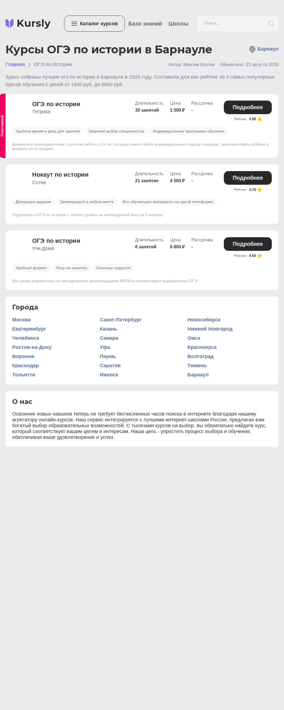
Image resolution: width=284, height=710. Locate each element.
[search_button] (271, 24)
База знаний (145, 24)
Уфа (105, 347)
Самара (109, 338)
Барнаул (198, 375)
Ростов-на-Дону (32, 347)
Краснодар (25, 365)
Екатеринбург (29, 329)
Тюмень (197, 365)
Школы (179, 24)
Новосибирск (203, 319)
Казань (108, 329)
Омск (193, 338)
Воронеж (23, 356)
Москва (21, 319)
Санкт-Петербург (121, 319)
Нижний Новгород (209, 329)
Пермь (108, 356)
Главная (15, 64)
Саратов (110, 365)
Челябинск (25, 338)
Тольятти (23, 375)
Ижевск (109, 375)
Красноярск (202, 347)
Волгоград (200, 356)
